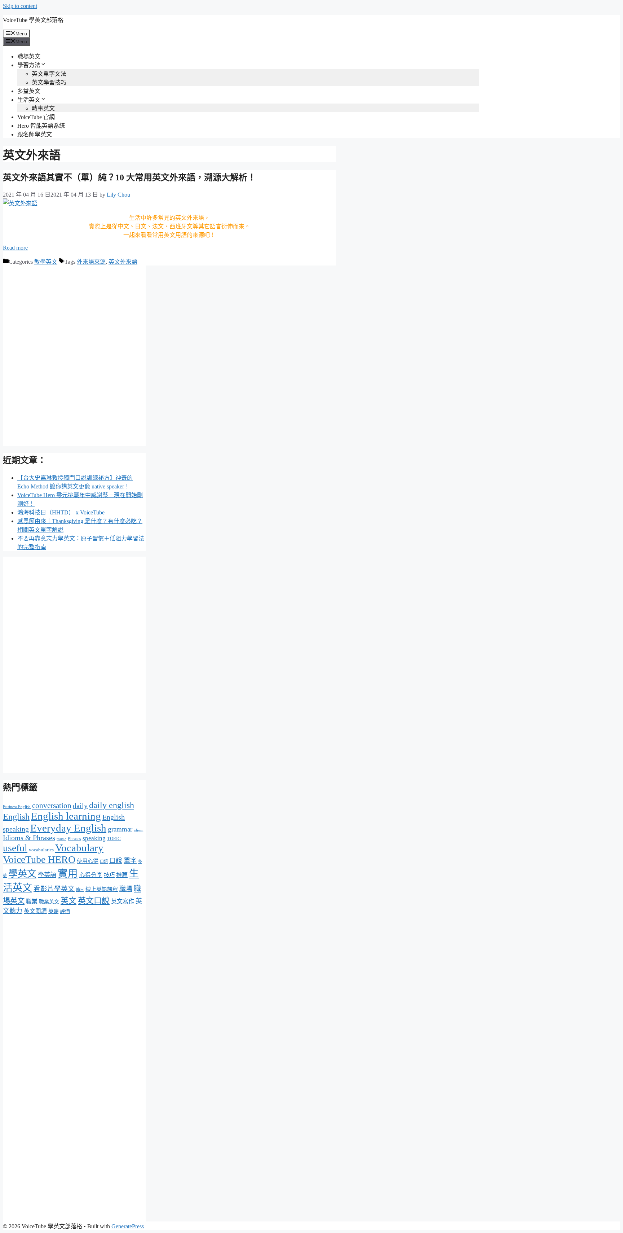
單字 (130, 860)
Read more (15, 248)
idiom (138, 830)
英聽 (53, 911)
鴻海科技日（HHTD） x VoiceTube (61, 512)
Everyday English (68, 828)
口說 (115, 860)
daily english (111, 805)
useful (15, 848)
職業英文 (49, 901)
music (61, 839)
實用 (68, 873)
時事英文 (43, 108)
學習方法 (28, 65)
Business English (17, 807)
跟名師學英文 (34, 134)
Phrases (74, 838)
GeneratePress (127, 1226)
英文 (68, 900)
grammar (120, 829)
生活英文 (28, 100)
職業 (31, 901)
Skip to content (20, 6)
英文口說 (94, 900)
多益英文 (28, 91)
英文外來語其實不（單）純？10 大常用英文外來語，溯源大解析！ (129, 177)
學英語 (47, 875)
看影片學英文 (54, 888)
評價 (65, 911)
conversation (51, 805)
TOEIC (114, 838)
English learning (66, 816)
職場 (125, 888)
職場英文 (28, 56)
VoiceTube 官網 (36, 117)
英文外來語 (123, 262)
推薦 (122, 875)
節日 (80, 889)
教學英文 (45, 262)
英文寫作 (122, 901)
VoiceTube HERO (39, 859)
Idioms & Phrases (29, 838)
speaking (94, 838)
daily (80, 805)
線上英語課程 (101, 889)
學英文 (22, 874)
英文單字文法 (49, 74)
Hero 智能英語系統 (41, 126)
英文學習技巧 (49, 82)
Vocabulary (79, 848)
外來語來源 (91, 262)
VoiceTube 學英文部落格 (33, 20)
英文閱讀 (35, 911)
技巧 (109, 875)
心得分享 (90, 875)
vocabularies (41, 849)
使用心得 (87, 861)
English (16, 816)
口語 (104, 861)
